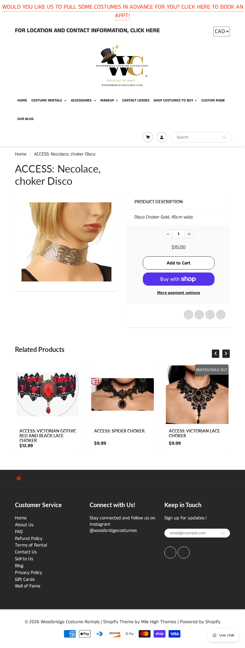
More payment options (178, 293)
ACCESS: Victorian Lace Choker (194, 433)
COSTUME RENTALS (47, 100)
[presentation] (215, 354)
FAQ (19, 531)
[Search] (224, 137)
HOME (22, 100)
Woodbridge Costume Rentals (70, 621)
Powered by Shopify (200, 621)
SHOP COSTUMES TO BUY (173, 100)
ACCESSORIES (81, 100)
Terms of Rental (31, 545)
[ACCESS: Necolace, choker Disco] (66, 242)
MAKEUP (107, 100)
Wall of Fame (27, 586)
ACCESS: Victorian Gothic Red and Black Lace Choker (47, 435)
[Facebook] (170, 552)
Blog (19, 565)
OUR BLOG (25, 118)
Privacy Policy (28, 572)
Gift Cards (25, 579)
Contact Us (26, 552)
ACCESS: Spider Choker (119, 430)
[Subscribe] (222, 533)
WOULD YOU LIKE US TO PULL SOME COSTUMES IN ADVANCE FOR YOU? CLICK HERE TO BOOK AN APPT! (122, 11)
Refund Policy (28, 538)
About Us (24, 524)
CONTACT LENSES (135, 100)
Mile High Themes (158, 621)
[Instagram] (184, 552)
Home (21, 154)
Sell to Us (24, 558)
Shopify (110, 621)
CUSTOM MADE (213, 100)
